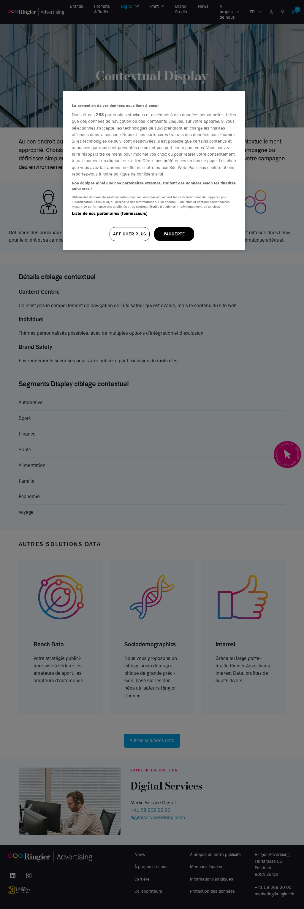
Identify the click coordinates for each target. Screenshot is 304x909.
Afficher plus (129, 234)
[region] (154, 171)
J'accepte (174, 234)
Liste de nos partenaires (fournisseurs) (110, 213)
